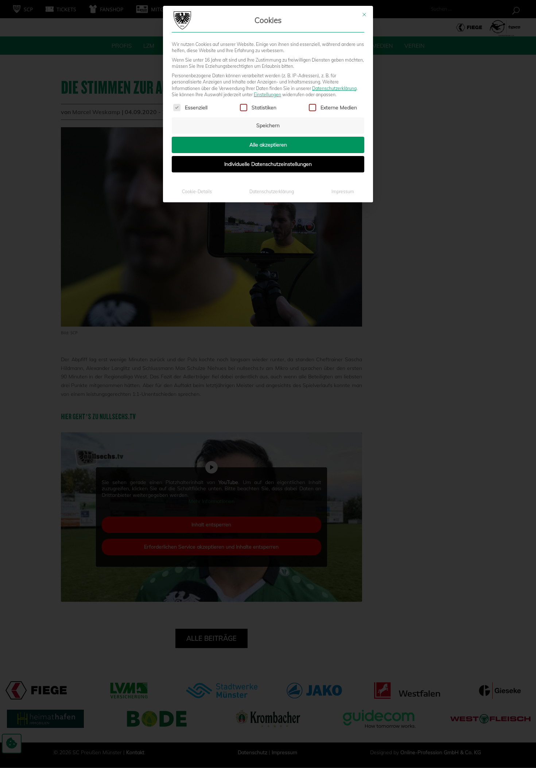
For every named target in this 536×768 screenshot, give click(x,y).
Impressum (342, 191)
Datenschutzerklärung (334, 88)
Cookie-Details (197, 191)
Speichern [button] (268, 125)
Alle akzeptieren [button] (268, 144)
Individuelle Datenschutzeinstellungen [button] (268, 164)
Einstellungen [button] (267, 94)
